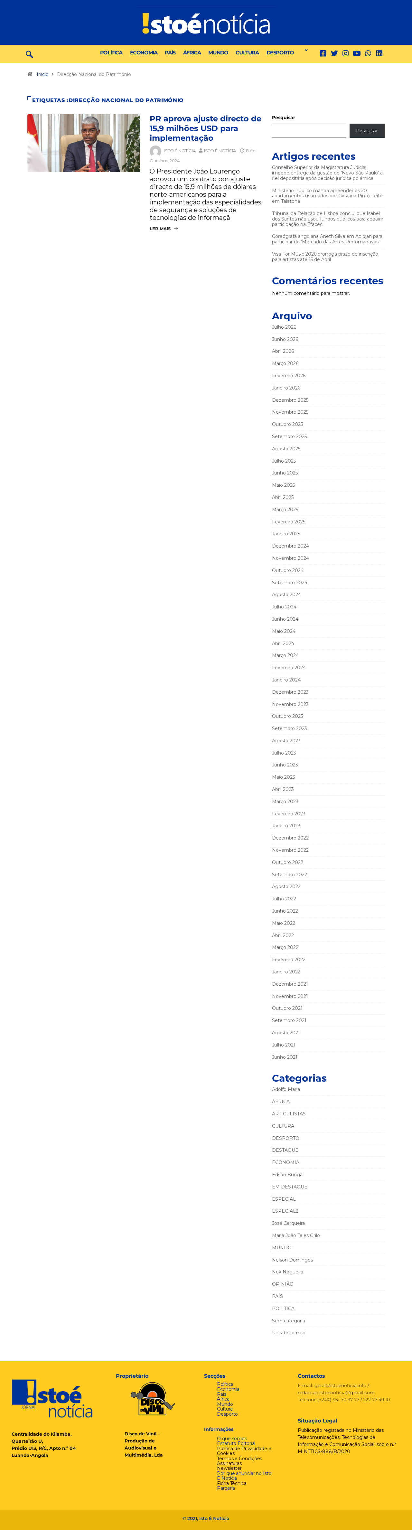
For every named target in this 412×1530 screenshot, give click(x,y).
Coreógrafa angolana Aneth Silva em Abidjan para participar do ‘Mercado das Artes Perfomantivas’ (327, 239)
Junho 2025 (285, 473)
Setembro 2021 (289, 1020)
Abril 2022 (283, 935)
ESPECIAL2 (285, 1211)
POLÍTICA (111, 53)
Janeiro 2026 (286, 388)
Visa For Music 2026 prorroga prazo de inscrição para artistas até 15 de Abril (325, 256)
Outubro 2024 (288, 570)
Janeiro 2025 (286, 534)
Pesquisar (283, 117)
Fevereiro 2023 (288, 814)
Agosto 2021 (286, 1033)
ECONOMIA (143, 53)
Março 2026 (285, 363)
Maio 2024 (283, 631)
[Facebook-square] (323, 53)
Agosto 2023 (286, 741)
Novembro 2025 (290, 412)
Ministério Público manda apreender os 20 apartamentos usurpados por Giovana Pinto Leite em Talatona (327, 196)
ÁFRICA (192, 53)
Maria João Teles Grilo (296, 1235)
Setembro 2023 (289, 728)
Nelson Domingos (292, 1260)
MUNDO (218, 53)
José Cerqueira (288, 1223)
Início (43, 74)
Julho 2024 (284, 607)
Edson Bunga (287, 1175)
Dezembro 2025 (290, 400)
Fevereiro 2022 (288, 959)
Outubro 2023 (287, 716)
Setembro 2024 (289, 583)
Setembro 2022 (289, 875)
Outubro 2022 (287, 862)
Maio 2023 (283, 777)
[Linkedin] (379, 53)
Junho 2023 (285, 765)
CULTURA (247, 53)
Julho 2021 (283, 1045)
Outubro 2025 (287, 424)
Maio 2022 (283, 923)
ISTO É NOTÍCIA (180, 150)
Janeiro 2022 (286, 972)
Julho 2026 (284, 327)
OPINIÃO (283, 1284)
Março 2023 (285, 801)
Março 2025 (285, 509)
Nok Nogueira (287, 1272)
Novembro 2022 (290, 850)
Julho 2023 (284, 753)
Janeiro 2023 (286, 826)
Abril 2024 (283, 643)
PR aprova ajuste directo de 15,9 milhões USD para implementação (205, 128)
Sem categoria (288, 1321)
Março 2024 (285, 655)
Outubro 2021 (287, 1008)
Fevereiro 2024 (289, 668)
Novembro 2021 (290, 996)
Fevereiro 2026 (288, 376)
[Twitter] (334, 53)
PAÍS (170, 53)
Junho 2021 (284, 1057)
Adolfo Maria (286, 1089)
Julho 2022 (284, 899)
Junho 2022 (285, 911)
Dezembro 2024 (290, 546)
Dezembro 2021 (290, 984)
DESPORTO (280, 53)
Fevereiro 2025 (288, 522)
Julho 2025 (284, 461)
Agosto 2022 (286, 886)
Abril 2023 (283, 789)
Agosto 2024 (286, 594)
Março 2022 (285, 947)
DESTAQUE (285, 1150)
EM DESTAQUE (289, 1187)
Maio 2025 (283, 485)
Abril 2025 (283, 497)
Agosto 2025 (286, 449)
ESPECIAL (284, 1199)
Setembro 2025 (289, 436)
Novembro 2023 (290, 704)
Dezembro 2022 (290, 838)
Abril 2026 (283, 351)
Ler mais (160, 228)
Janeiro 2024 (286, 680)
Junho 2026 (285, 339)
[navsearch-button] (29, 54)
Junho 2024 (285, 619)
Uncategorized (288, 1333)
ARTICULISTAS (289, 1114)
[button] (304, 50)
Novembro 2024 (290, 558)
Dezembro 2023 (290, 692)
